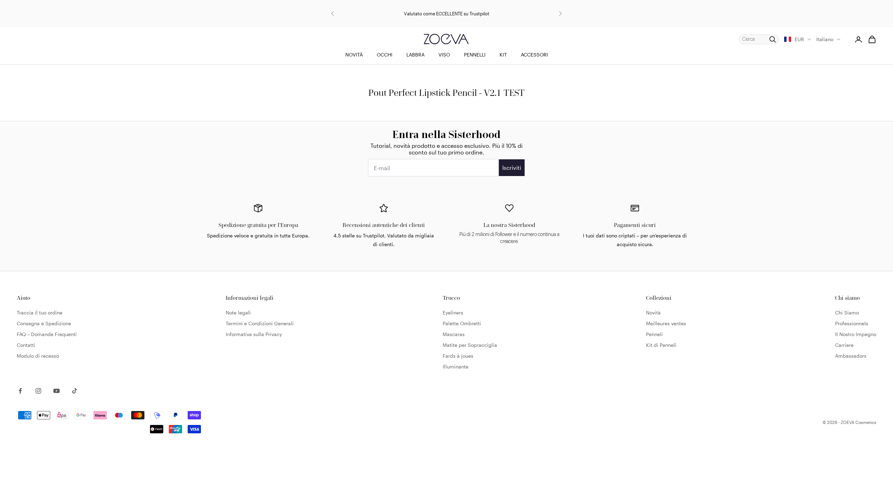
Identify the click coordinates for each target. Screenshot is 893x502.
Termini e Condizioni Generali (260, 323)
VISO (444, 55)
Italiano (824, 39)
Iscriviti (511, 167)
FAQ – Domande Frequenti (47, 334)
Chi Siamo (847, 312)
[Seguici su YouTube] (56, 390)
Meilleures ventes (666, 323)
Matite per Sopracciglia (470, 345)
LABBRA (415, 55)
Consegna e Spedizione (44, 323)
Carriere (844, 345)
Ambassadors (850, 356)
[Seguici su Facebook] (20, 390)
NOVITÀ (354, 55)
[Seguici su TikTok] (74, 390)
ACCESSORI (534, 55)
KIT (503, 55)
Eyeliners (453, 312)
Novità (653, 312)
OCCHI (384, 55)
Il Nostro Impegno (855, 334)
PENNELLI (475, 55)
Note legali (238, 312)
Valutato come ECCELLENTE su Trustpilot (446, 13)
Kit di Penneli (661, 345)
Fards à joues (458, 356)
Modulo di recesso (38, 356)
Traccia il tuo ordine (39, 312)
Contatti (26, 345)
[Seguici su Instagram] (38, 390)
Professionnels (851, 323)
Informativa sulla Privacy (254, 334)
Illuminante (455, 367)
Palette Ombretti (462, 323)
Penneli (654, 334)
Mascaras (454, 334)
